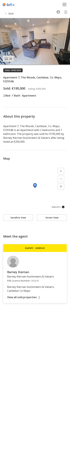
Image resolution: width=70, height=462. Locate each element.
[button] (35, 41)
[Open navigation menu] (64, 4)
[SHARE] (65, 12)
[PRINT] (58, 12)
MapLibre (56, 207)
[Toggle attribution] (63, 207)
